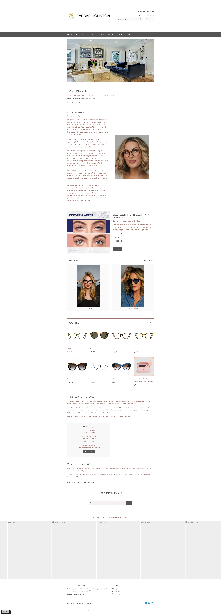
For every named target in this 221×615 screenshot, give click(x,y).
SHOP (102, 34)
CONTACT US (121, 34)
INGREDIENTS (117, 241)
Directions (89, 452)
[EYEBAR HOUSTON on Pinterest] (149, 603)
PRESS (130, 34)
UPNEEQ (111, 34)
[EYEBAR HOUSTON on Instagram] (152, 603)
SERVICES (93, 34)
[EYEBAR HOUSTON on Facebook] (146, 603)
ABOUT (84, 34)
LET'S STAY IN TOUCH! (110, 493)
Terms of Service (116, 591)
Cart (150, 19)
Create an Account (149, 15)
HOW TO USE (117, 237)
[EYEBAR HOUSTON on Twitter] (143, 603)
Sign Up (129, 503)
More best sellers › (148, 323)
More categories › (148, 260)
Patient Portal (72, 34)
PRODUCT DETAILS (119, 233)
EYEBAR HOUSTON (75, 611)
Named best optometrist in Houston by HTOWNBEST (82, 99)
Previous (71, 60)
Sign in (140, 15)
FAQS (115, 245)
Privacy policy (116, 594)
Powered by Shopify (86, 611)
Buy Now (117, 249)
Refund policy (116, 589)
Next (150, 60)
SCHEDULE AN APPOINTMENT (76, 102)
